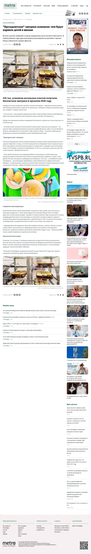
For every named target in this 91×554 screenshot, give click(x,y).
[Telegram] (63, 44)
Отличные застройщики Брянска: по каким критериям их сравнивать (77, 473)
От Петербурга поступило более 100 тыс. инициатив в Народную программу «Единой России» (77, 108)
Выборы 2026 (37, 13)
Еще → (77, 144)
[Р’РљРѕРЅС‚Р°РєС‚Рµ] (58, 44)
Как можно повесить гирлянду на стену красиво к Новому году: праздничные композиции (77, 440)
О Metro (74, 6)
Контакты (57, 532)
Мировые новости (71, 71)
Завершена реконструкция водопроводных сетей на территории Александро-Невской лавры (31, 343)
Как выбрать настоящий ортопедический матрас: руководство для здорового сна (76, 378)
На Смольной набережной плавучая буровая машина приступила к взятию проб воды (29, 310)
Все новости (26, 6)
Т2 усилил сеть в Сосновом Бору (77, 360)
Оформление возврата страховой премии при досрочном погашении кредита (77, 494)
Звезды (27, 13)
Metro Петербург (77, 526)
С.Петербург (28, 19)
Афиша (5, 534)
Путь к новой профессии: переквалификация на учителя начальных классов (76, 484)
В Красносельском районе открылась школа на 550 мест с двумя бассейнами (27, 317)
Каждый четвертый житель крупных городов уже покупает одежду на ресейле (76, 421)
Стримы (7, 13)
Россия (47, 6)
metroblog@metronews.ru (49, 544)
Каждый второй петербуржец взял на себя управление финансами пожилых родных (76, 301)
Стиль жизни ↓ (63, 6)
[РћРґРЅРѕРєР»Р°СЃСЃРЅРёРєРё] (60, 44)
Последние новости (74, 59)
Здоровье (21, 528)
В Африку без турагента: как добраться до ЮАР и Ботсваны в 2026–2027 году (77, 462)
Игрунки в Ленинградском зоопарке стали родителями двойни (22, 330)
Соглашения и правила (61, 530)
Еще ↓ (82, 6)
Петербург (37, 6)
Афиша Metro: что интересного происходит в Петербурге (20, 323)
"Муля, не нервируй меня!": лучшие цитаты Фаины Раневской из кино (77, 121)
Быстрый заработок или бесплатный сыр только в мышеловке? (75, 281)
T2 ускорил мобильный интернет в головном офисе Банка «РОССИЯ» (77, 200)
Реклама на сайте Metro (61, 528)
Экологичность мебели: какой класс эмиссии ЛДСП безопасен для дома (76, 410)
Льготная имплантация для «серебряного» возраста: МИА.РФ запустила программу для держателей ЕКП (77, 341)
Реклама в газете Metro (61, 526)
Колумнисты (40, 530)
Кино (68, 126)
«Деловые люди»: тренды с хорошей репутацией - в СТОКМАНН (75, 220)
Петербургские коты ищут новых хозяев (77, 397)
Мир (53, 6)
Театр (68, 102)
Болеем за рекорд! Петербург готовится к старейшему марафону (76, 320)
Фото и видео (22, 526)
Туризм (20, 530)
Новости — (21, 19)
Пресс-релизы (22, 534)
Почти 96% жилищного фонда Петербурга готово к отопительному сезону (25, 337)
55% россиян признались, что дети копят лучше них (76, 262)
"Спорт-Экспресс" (30, 546)
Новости (69, 115)
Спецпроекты (17, 13)
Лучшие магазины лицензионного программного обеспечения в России (77, 451)
